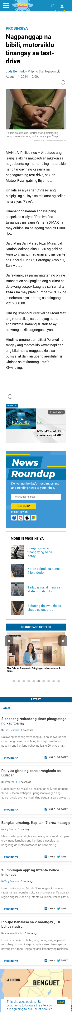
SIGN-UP (23, 506)
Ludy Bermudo (16, 71)
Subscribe (61, 11)
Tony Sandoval (11, 881)
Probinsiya (17, 28)
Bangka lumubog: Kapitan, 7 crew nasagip (35, 822)
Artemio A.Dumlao (13, 933)
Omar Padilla (10, 782)
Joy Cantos (10, 829)
